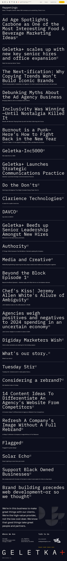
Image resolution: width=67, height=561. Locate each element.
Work (41, 2)
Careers (52, 547)
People (46, 2)
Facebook (49, 547)
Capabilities (53, 2)
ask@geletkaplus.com (44, 541)
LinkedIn (44, 547)
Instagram (40, 547)
